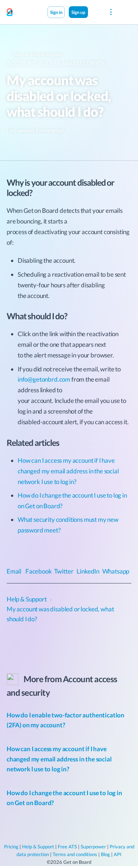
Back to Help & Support (38, 54)
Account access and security (56, 63)
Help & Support (38, 846)
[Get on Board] (10, 12)
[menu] (111, 12)
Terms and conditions (75, 854)
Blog (105, 854)
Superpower (93, 846)
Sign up (78, 12)
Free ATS (67, 846)
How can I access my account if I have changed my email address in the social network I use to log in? (68, 470)
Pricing (11, 846)
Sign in (56, 12)
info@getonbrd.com (44, 379)
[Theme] (95, 11)
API (117, 854)
